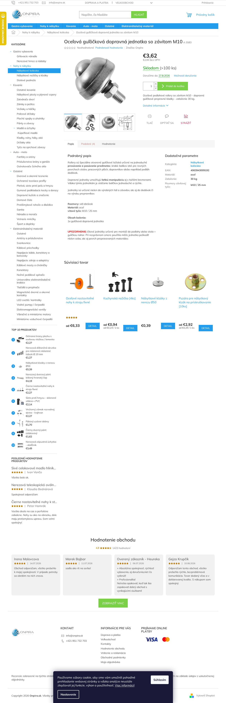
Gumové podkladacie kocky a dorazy (37, 190)
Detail (92, 326)
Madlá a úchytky (26, 128)
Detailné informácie (154, 105)
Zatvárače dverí (25, 99)
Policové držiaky (26, 113)
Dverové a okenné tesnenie (32, 176)
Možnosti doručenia (185, 75)
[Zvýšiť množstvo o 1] (155, 84)
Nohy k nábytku (22, 66)
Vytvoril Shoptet (205, 695)
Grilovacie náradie (27, 56)
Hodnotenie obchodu (113, 540)
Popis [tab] (71, 143)
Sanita (20, 209)
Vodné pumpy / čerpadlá (30, 304)
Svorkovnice (24, 243)
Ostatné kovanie (26, 89)
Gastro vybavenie (23, 51)
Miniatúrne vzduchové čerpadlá (34, 319)
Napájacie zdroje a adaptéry (33, 260)
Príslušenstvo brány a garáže (33, 161)
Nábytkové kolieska (28, 70)
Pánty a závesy (25, 123)
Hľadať (139, 14)
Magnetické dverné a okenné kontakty (33, 294)
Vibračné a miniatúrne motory (34, 314)
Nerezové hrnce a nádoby (31, 61)
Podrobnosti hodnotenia (109, 47)
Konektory (22, 270)
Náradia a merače (27, 214)
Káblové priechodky (28, 247)
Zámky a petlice (26, 104)
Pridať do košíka (175, 86)
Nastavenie (68, 694)
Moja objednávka (110, 662)
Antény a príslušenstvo (30, 238)
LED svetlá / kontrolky (29, 300)
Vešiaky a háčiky (26, 109)
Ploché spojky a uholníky (30, 118)
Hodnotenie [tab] (108, 143)
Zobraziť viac (113, 603)
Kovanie (17, 85)
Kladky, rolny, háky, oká (30, 137)
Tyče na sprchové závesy (31, 147)
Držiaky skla (23, 142)
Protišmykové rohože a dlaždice (35, 204)
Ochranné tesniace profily (31, 180)
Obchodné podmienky (113, 657)
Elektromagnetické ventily (31, 309)
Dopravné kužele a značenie (33, 195)
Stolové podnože (26, 80)
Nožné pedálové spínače (31, 274)
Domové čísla (24, 200)
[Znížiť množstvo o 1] (155, 88)
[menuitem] (22, 26)
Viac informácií (125, 685)
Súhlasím (159, 680)
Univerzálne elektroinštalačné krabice (33, 281)
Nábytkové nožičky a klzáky (32, 75)
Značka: (134, 47)
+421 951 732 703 (76, 640)
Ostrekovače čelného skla (31, 166)
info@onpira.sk (74, 635)
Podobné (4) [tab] (88, 143)
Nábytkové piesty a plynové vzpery (36, 94)
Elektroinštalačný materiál (28, 228)
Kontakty (106, 643)
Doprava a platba (96, 2)
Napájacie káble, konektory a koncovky (33, 254)
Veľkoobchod (124, 2)
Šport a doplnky (26, 224)
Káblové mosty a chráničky (32, 265)
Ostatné (18, 171)
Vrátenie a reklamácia (113, 653)
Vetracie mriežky (26, 219)
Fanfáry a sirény (26, 157)
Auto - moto (20, 152)
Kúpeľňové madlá (27, 133)
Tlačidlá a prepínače (28, 287)
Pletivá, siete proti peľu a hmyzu (35, 185)
